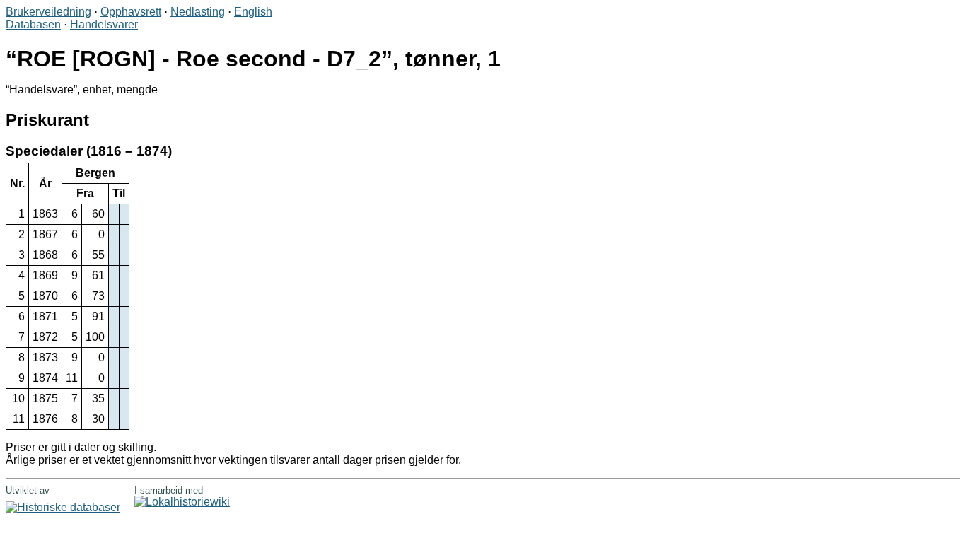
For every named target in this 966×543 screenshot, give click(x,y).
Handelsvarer (104, 24)
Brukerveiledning (48, 12)
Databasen (33, 24)
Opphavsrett (130, 12)
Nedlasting (197, 12)
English (253, 12)
